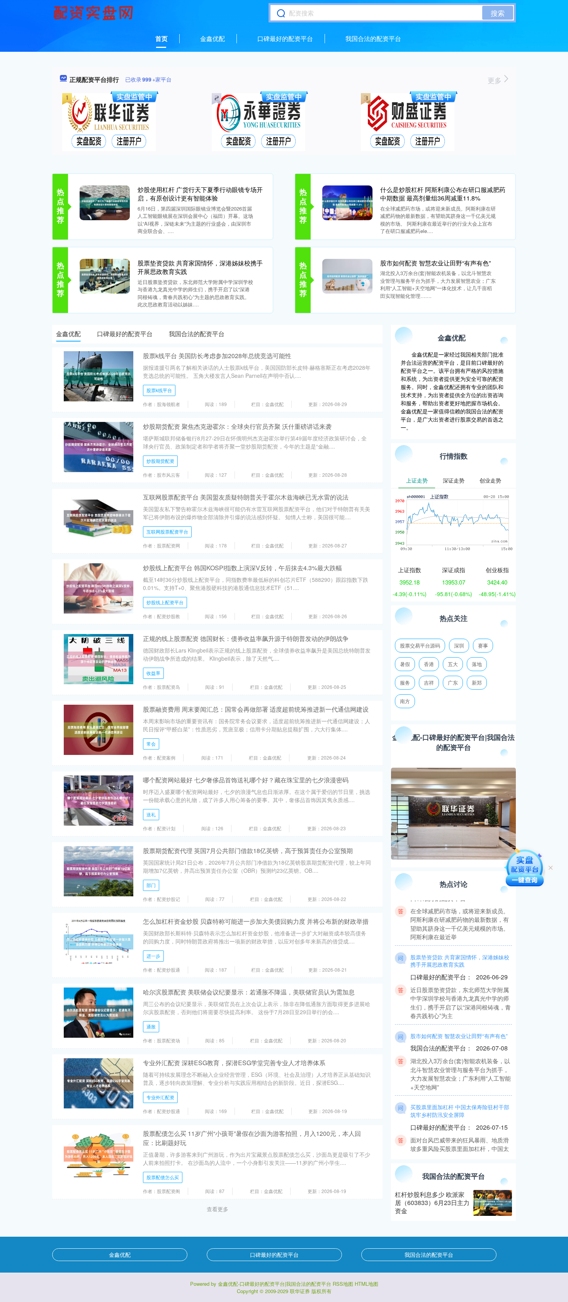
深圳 (459, 645)
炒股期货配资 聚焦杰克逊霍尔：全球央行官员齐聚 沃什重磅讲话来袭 (237, 426)
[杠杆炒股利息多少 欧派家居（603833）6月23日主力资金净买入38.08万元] (492, 1203)
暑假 (405, 664)
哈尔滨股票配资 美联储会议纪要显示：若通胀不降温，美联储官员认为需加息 (249, 992)
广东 (453, 682)
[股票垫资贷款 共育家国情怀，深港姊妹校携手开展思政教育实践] (105, 275)
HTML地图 (366, 1283)
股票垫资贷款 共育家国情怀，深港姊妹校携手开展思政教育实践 (200, 267)
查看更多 (217, 1209)
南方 (405, 701)
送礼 (151, 814)
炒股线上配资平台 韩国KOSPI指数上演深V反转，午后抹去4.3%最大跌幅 (242, 567)
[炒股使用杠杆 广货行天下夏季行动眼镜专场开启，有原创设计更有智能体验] (105, 202)
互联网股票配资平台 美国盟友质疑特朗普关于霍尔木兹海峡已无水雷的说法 (246, 497)
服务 (405, 682)
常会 (151, 743)
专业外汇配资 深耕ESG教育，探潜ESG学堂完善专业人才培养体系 (234, 1062)
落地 (477, 664)
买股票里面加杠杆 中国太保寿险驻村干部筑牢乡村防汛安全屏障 (459, 1096)
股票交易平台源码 (420, 645)
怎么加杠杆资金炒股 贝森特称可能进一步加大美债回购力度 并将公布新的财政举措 (256, 921)
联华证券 (300, 1291)
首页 (161, 38)
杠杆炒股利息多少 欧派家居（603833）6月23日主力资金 (432, 1202)
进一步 (153, 955)
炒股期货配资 (160, 460)
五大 (453, 664)
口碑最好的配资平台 (285, 38)
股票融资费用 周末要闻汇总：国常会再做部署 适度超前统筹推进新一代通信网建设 (256, 709)
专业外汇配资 (160, 1097)
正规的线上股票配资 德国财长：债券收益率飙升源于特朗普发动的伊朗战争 (246, 638)
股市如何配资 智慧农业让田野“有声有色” (435, 262)
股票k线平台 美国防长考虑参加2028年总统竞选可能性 (217, 355)
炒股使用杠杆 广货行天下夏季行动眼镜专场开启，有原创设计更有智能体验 (200, 193)
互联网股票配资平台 (167, 531)
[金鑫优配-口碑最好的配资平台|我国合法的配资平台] (94, 12)
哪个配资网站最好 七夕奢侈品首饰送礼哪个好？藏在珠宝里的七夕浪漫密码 (246, 779)
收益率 (153, 673)
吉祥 (429, 682)
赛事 (483, 645)
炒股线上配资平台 (165, 602)
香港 (429, 664)
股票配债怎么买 (162, 1177)
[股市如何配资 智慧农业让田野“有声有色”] (347, 275)
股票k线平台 (159, 390)
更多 (495, 80)
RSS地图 (343, 1283)
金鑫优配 (212, 38)
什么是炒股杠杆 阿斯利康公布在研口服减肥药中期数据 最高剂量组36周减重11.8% (442, 193)
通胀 (151, 1026)
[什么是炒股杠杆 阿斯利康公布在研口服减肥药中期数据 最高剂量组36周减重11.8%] (347, 202)
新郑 (477, 682)
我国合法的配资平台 (373, 38)
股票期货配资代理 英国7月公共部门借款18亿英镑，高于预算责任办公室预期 (248, 850)
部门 (151, 885)
